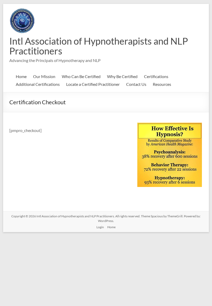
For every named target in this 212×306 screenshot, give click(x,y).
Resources (162, 84)
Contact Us (136, 84)
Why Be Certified (122, 76)
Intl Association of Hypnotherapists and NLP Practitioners (98, 46)
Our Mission (44, 76)
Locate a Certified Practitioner (93, 84)
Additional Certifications (38, 84)
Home (21, 76)
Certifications (156, 76)
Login (100, 227)
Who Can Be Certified (81, 76)
